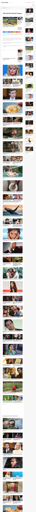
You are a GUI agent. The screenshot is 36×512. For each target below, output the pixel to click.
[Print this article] (14, 32)
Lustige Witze (33, 2)
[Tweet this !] (6, 32)
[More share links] (19, 32)
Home (26, 2)
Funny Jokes (28, 2)
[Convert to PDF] (17, 32)
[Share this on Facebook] (4, 32)
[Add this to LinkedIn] (9, 32)
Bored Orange (4, 2)
